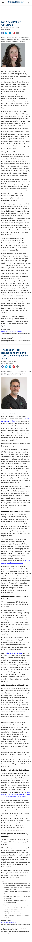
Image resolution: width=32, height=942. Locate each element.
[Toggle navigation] (3, 2)
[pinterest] (14, 33)
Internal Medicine (6, 331)
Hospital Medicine (17, 331)
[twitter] (6, 33)
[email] (17, 33)
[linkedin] (10, 33)
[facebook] (2, 33)
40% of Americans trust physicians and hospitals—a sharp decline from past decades (15, 794)
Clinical (3, 922)
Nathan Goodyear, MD (7, 363)
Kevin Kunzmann (5, 29)
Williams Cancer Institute (14, 653)
